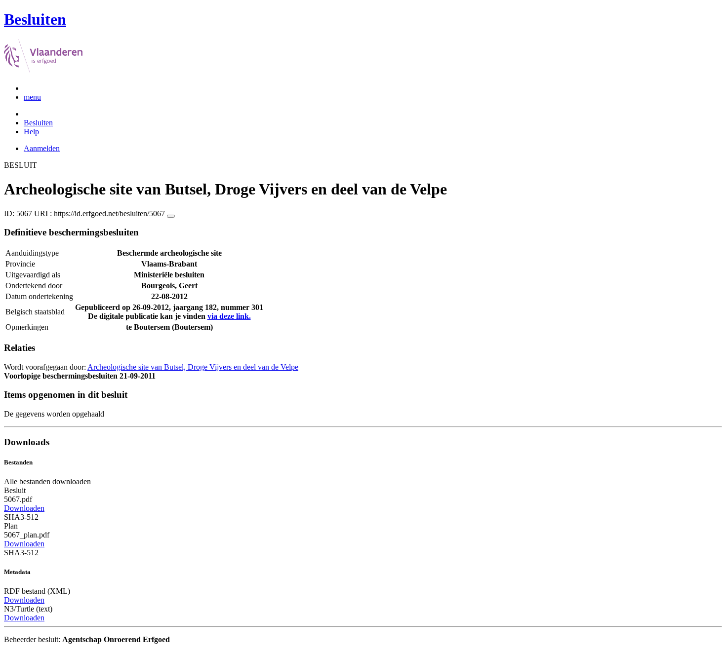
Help (31, 131)
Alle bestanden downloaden (47, 481)
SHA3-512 (21, 517)
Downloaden (24, 508)
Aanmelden (42, 148)
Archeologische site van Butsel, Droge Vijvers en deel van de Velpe (192, 367)
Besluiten (38, 122)
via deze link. (229, 316)
